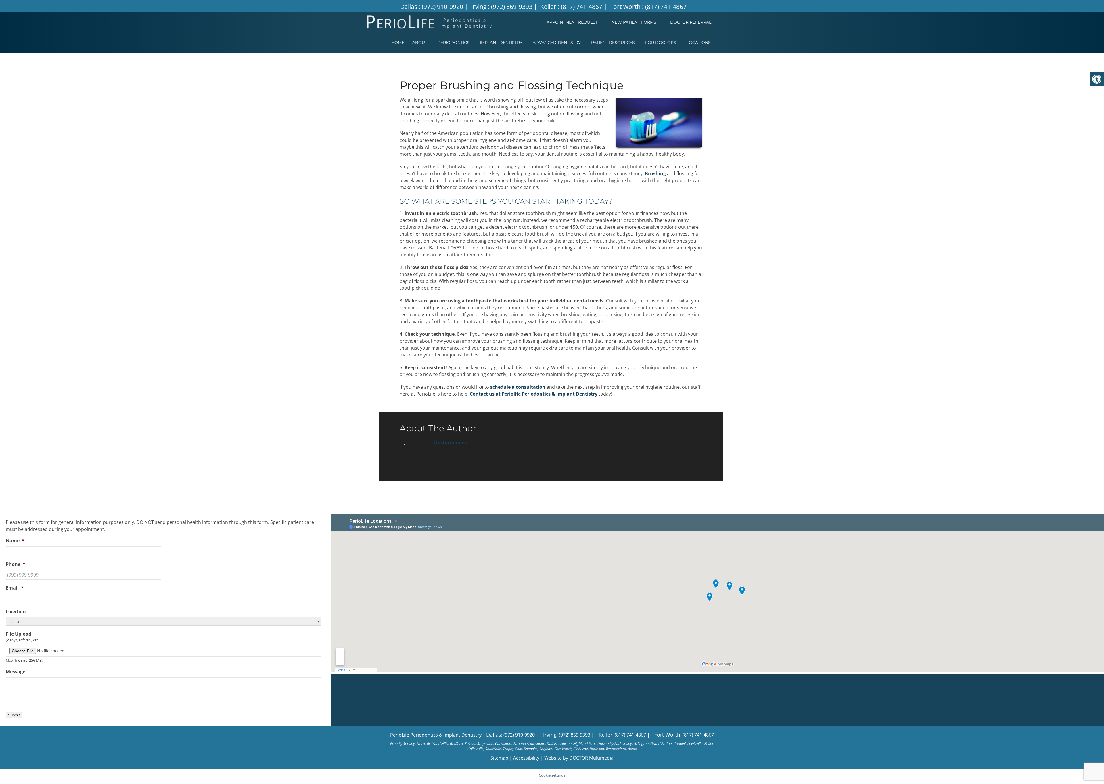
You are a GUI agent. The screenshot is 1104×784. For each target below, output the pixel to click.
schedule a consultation (517, 387)
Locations (699, 42)
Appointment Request (572, 22)
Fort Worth (626, 7)
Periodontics (453, 42)
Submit (14, 715)
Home (397, 42)
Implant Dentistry (501, 42)
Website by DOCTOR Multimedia (579, 758)
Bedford (456, 743)
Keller (549, 7)
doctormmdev (450, 442)
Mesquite (537, 743)
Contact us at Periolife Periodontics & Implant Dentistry (533, 394)
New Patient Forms (634, 22)
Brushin (654, 173)
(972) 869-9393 (511, 7)
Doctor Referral (690, 22)
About (419, 42)
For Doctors (660, 42)
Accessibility (526, 758)
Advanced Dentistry (557, 42)
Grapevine (484, 743)
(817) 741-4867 (581, 7)
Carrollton (503, 743)
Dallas (409, 7)
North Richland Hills (432, 743)
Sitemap (499, 758)
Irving (479, 7)
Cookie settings (552, 775)
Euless (469, 743)
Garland (519, 743)
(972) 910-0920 (442, 7)
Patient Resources (613, 42)
